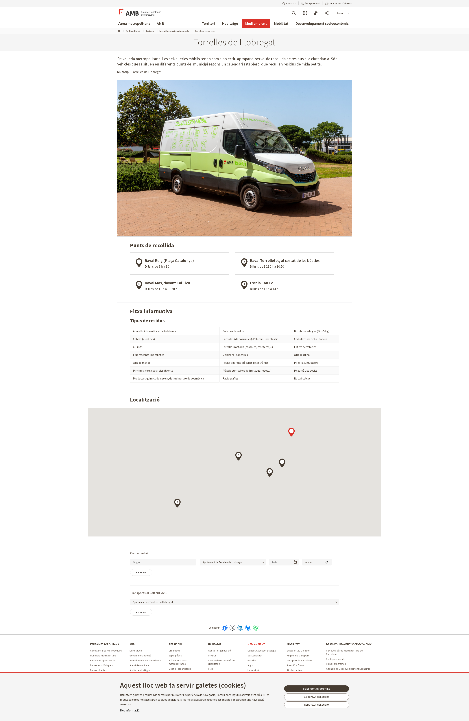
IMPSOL (212, 655)
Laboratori (253, 670)
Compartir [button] (326, 13)
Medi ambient (256, 23)
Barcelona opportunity (102, 660)
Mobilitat (281, 23)
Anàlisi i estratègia (140, 670)
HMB (210, 668)
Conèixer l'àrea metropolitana (106, 650)
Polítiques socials (335, 659)
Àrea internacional (139, 665)
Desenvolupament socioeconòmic (322, 23)
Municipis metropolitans (103, 655)
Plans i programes (336, 663)
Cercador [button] (293, 13)
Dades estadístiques (101, 665)
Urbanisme (174, 650)
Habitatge (230, 23)
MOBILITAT (293, 644)
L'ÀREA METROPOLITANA (104, 644)
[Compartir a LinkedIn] (240, 628)
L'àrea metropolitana (133, 23)
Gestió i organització (180, 668)
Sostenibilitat (255, 655)
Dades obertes (98, 670)
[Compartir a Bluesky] (248, 628)
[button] (289, 3)
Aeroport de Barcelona (299, 660)
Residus (252, 660)
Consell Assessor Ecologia (262, 650)
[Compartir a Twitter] (232, 628)
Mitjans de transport (298, 655)
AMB (160, 23)
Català (340, 13)
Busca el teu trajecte (298, 650)
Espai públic (175, 655)
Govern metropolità (140, 655)
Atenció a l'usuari (296, 665)
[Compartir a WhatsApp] (256, 628)
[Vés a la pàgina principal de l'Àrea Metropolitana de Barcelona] (139, 12)
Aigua (251, 665)
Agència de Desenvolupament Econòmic (348, 668)
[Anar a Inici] (118, 30)
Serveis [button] (304, 13)
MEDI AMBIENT (256, 644)
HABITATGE (214, 644)
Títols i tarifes (294, 670)
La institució (136, 650)
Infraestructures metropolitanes (178, 662)
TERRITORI (175, 644)
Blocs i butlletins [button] (315, 13)
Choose (295, 562)
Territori (208, 23)
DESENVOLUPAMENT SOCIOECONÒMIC (349, 644)
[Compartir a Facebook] (225, 628)
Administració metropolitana (145, 660)
